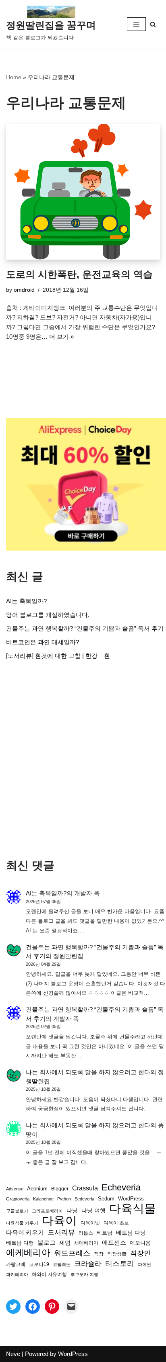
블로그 (46, 1242)
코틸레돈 (62, 1264)
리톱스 (86, 1232)
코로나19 (39, 1264)
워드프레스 (72, 1253)
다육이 (59, 1220)
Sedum (106, 1199)
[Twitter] (13, 1306)
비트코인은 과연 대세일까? (42, 642)
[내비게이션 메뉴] (136, 24)
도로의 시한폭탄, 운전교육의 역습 (79, 274)
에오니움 (140, 1243)
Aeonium (37, 1189)
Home (13, 77)
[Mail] (71, 1306)
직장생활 (117, 1254)
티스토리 (119, 1264)
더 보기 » (61, 336)
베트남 (104, 1233)
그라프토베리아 (47, 1210)
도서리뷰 (61, 1232)
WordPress (131, 1199)
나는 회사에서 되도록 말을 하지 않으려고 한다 (88, 1072)
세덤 (65, 1243)
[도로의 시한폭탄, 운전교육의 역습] (83, 192)
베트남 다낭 (131, 1233)
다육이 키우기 (25, 1232)
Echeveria (121, 1187)
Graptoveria (17, 1198)
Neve (13, 1353)
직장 (99, 1254)
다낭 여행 (93, 1210)
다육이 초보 (116, 1222)
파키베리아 (17, 1274)
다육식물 (132, 1208)
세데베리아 (86, 1242)
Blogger (59, 1188)
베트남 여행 (20, 1243)
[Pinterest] (52, 1306)
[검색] (153, 24)
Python (64, 1198)
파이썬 (144, 1264)
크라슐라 (88, 1264)
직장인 (140, 1253)
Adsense (14, 1188)
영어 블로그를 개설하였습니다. (47, 614)
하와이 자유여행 (49, 1274)
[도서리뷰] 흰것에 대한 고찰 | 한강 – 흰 (58, 655)
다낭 (72, 1210)
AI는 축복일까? (26, 601)
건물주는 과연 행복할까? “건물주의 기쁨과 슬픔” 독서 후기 (85, 628)
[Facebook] (32, 1306)
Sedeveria (84, 1198)
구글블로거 (17, 1210)
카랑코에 (15, 1264)
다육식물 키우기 (22, 1223)
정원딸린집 (68, 955)
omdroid (24, 290)
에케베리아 (28, 1253)
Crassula (85, 1188)
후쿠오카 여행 (84, 1274)
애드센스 (114, 1242)
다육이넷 (90, 1222)
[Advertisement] (83, 759)
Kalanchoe (43, 1198)
